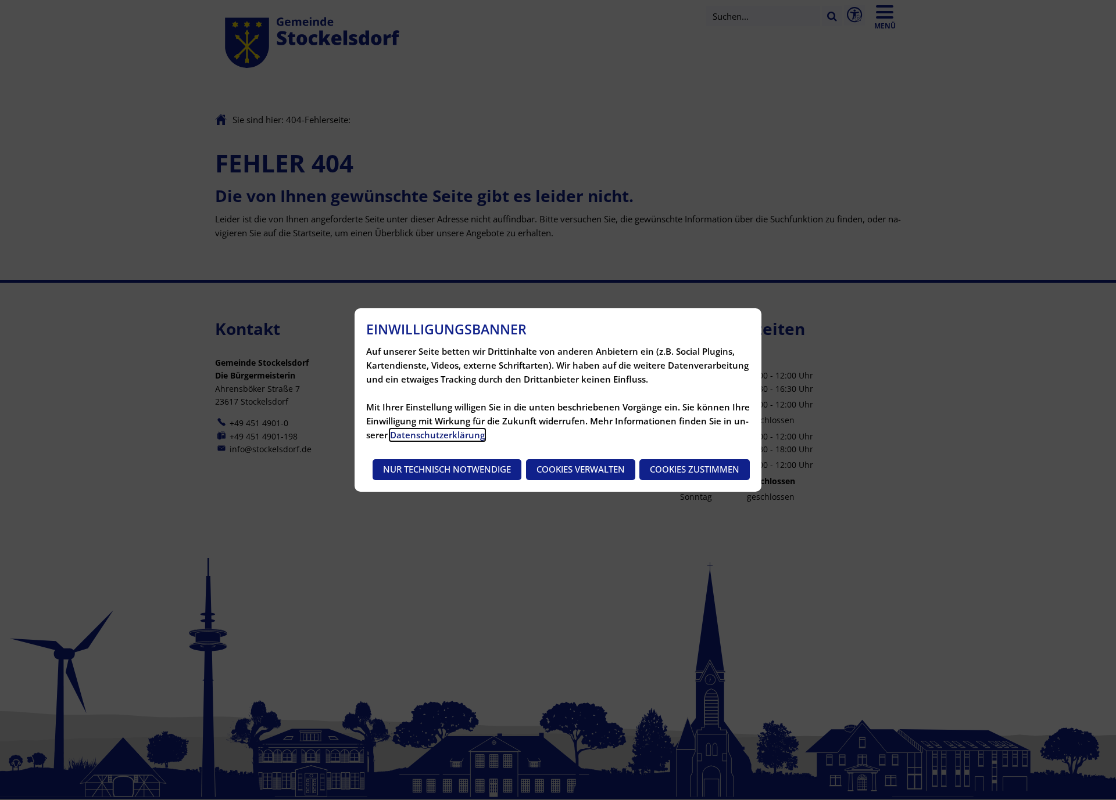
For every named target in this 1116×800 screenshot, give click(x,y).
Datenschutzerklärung (437, 435)
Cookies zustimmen (694, 469)
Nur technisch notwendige (447, 469)
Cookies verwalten (580, 469)
